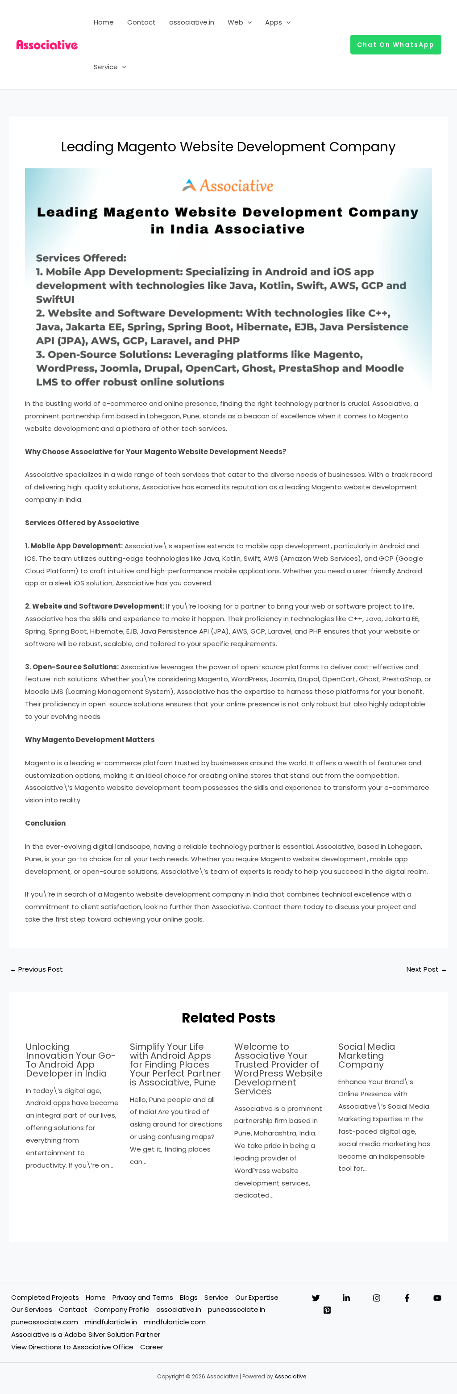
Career (151, 1347)
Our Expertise (256, 1297)
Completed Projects (45, 1297)
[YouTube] (437, 1298)
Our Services (31, 1309)
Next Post (427, 969)
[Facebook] (407, 1298)
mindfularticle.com (175, 1322)
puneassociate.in (236, 1309)
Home (104, 22)
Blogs (189, 1297)
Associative (290, 1376)
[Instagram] (377, 1298)
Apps (273, 22)
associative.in (191, 22)
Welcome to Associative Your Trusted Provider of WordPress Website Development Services (278, 1069)
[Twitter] (316, 1298)
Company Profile (122, 1309)
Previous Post (36, 969)
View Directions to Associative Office (72, 1347)
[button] (247, 22)
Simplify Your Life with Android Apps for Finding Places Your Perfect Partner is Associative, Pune (175, 1064)
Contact (141, 22)
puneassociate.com (44, 1322)
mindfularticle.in (111, 1322)
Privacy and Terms (142, 1297)
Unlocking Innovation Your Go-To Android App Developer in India (71, 1060)
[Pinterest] (327, 1310)
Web (235, 22)
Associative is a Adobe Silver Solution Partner (85, 1334)
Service (106, 66)
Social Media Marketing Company (366, 1055)
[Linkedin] (346, 1298)
